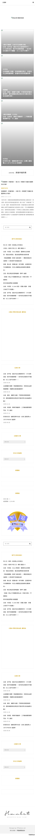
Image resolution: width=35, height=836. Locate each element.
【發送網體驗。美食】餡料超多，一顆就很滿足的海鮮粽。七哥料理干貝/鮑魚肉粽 (17, 259)
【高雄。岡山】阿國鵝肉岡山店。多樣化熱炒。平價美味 (17, 278)
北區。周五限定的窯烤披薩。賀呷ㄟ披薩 (14, 273)
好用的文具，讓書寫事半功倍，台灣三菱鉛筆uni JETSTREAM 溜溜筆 (17, 418)
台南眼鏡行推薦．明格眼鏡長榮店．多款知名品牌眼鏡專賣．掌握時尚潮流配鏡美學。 (17, 387)
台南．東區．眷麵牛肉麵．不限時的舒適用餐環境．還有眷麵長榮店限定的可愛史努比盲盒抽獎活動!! (17, 398)
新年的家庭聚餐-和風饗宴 (10, 283)
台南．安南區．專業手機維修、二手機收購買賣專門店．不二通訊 (17, 409)
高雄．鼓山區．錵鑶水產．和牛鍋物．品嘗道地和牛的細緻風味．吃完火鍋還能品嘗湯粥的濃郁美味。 (17, 267)
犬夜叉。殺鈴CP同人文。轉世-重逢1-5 (14, 248)
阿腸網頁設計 (21, 830)
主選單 (4, 2)
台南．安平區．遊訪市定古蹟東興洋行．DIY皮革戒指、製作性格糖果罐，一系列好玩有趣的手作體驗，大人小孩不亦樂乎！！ (17, 295)
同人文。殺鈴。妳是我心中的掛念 (13, 245)
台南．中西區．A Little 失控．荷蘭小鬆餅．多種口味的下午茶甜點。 (17, 288)
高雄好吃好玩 (4, 188)
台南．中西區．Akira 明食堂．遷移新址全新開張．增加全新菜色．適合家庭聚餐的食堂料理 (16, 253)
